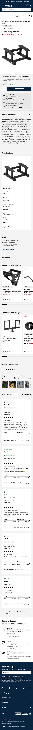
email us (14, 653)
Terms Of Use (4, 719)
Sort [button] (3, 394)
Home (3, 21)
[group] (16, 370)
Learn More (17, 96)
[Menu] (29, 5)
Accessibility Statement (6, 723)
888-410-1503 (19, 631)
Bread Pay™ (23, 99)
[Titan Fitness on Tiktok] (30, 688)
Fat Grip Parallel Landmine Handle (12, 291)
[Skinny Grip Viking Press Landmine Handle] (12, 325)
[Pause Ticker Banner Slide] (31, 16)
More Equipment (9, 21)
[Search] (29, 9)
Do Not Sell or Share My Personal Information (10, 721)
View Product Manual (8, 249)
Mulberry (20, 107)
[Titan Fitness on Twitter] (23, 688)
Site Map (22, 721)
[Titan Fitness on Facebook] (9, 688)
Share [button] (21, 440)
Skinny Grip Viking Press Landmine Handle (9, 339)
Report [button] (18, 440)
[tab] (26, 394)
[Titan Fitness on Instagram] (2, 688)
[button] (27, 5)
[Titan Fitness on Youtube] (16, 688)
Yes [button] (15, 440)
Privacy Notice (11, 719)
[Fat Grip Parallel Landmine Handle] (12, 277)
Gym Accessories (18, 21)
